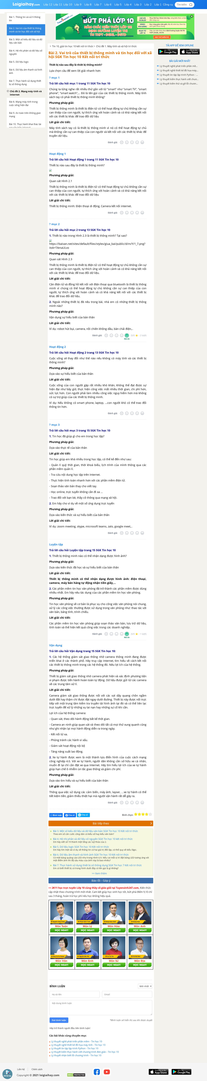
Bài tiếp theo (101, 823)
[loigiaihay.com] (26, 5)
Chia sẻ (71, 815)
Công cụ (168, 4)
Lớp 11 (57, 4)
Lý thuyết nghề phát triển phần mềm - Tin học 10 (76, 1041)
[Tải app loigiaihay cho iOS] (189, 52)
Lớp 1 (158, 4)
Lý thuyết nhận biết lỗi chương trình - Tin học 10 (76, 1055)
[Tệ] (127, 142)
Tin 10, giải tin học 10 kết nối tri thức (72, 46)
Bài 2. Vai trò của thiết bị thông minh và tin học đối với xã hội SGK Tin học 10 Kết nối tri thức (100, 54)
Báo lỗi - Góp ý (101, 880)
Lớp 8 (88, 4)
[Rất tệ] (122, 142)
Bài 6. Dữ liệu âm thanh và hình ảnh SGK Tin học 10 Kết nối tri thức (90, 854)
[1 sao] (136, 814)
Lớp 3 (138, 4)
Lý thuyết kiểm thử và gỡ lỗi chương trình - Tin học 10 (179, 83)
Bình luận (57, 815)
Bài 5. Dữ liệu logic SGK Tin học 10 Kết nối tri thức (80, 846)
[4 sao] (147, 814)
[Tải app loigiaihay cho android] (167, 52)
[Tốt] (137, 142)
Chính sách (37, 1069)
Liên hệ (21, 1069)
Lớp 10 (67, 4)
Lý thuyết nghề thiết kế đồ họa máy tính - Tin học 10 (78, 1044)
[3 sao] (143, 814)
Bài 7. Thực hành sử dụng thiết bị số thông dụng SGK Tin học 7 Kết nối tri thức (97, 865)
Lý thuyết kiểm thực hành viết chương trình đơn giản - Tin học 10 (85, 1051)
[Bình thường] (132, 142)
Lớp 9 (78, 4)
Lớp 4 (128, 4)
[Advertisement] (179, 134)
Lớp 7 (98, 4)
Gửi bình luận (59, 1020)
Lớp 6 (108, 4)
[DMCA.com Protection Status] (76, 1076)
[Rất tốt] (142, 142)
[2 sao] (139, 814)
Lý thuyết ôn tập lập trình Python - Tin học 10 (74, 1048)
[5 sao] (150, 814)
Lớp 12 (47, 4)
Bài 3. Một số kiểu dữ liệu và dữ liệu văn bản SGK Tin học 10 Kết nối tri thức (95, 831)
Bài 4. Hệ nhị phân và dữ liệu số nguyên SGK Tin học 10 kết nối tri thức (92, 839)
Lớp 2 (148, 4)
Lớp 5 (118, 4)
